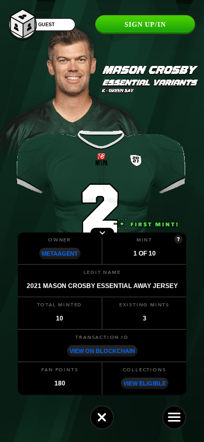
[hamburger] (174, 417)
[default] (102, 417)
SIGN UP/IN (145, 24)
